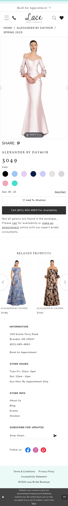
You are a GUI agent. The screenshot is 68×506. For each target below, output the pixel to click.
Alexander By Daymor (35, 28)
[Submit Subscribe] (54, 436)
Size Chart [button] (60, 192)
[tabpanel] (34, 88)
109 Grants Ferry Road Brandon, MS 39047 (24, 337)
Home (7, 28)
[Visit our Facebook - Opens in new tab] (28, 450)
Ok (64, 497)
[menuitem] (7, 18)
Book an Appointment (23, 352)
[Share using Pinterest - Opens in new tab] (18, 143)
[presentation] (16, 282)
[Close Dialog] (3, 497)
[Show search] (54, 18)
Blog (12, 406)
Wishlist (15, 416)
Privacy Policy (46, 472)
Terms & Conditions (24, 472)
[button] (7, 18)
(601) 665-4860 (20, 344)
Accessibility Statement (34, 477)
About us (15, 400)
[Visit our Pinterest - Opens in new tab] (44, 450)
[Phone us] (14, 18)
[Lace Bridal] (34, 17)
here (34, 504)
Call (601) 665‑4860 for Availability (34, 210)
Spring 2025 (13, 32)
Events (14, 411)
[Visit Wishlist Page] (61, 18)
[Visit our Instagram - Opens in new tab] (36, 450)
